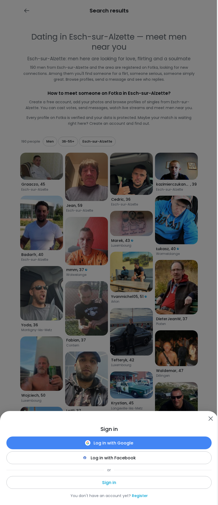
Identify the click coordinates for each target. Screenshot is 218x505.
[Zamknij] (210, 418)
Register (140, 495)
